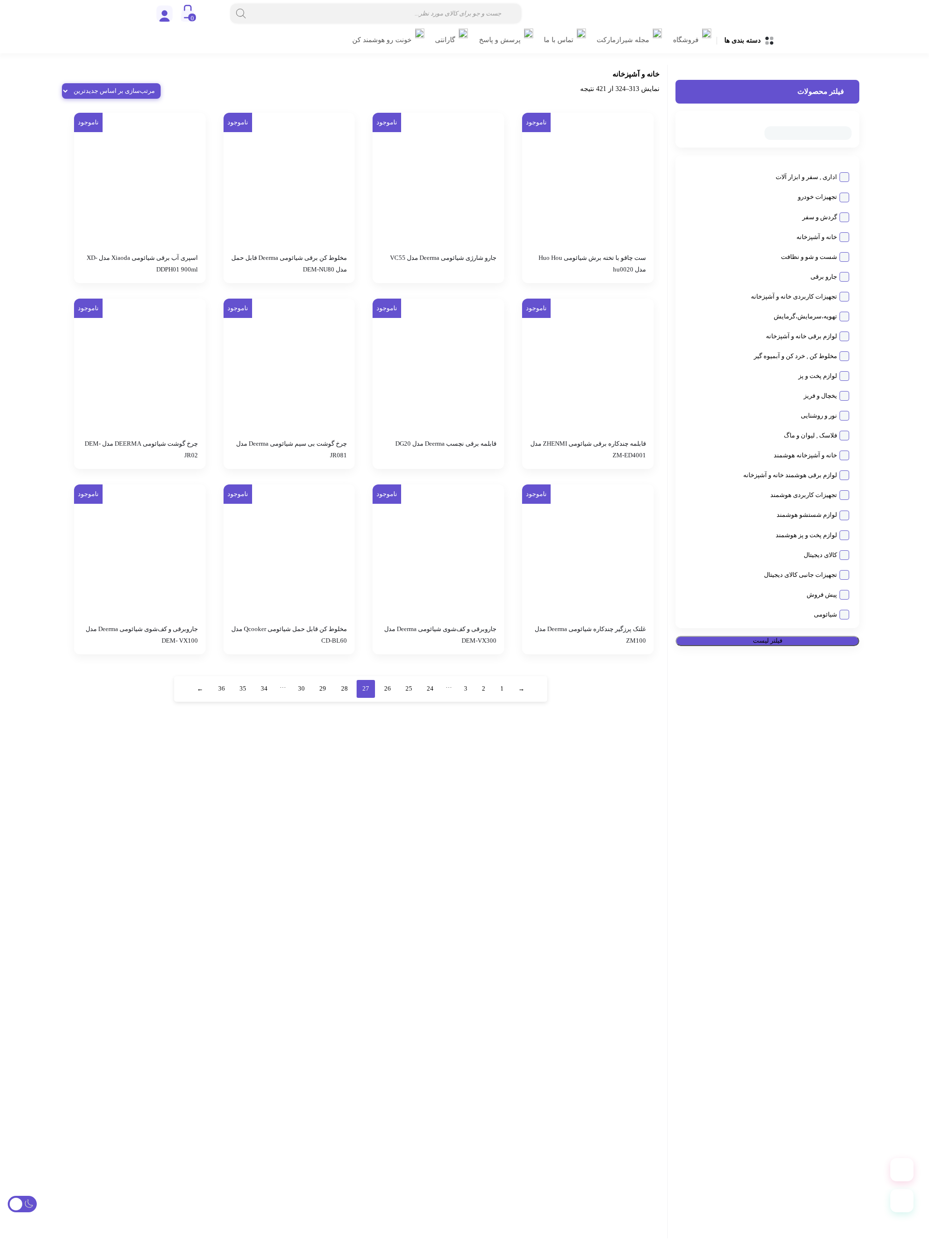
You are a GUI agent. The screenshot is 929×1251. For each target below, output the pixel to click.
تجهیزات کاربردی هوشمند (803, 495)
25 (408, 688)
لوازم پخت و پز (817, 376)
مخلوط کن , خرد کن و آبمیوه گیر (795, 356)
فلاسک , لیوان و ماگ (810, 436)
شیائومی (825, 614)
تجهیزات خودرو (817, 197)
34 (264, 688)
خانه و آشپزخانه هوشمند (805, 455)
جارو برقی (823, 276)
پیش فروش (822, 594)
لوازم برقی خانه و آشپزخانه (801, 336)
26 (387, 688)
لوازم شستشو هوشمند (807, 515)
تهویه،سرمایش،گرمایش (805, 316)
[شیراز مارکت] (696, 13)
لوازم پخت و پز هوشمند (806, 535)
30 (301, 688)
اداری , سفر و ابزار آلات (806, 177)
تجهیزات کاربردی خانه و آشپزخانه (794, 296)
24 (430, 688)
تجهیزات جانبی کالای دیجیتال (800, 575)
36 (221, 688)
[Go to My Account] (164, 13)
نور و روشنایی (819, 416)
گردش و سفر (819, 217)
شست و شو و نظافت (809, 257)
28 (344, 688)
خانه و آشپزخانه (816, 237)
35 (243, 688)
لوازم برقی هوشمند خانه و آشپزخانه (790, 475)
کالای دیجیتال (820, 555)
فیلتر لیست (767, 640)
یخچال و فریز (820, 396)
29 (322, 688)
